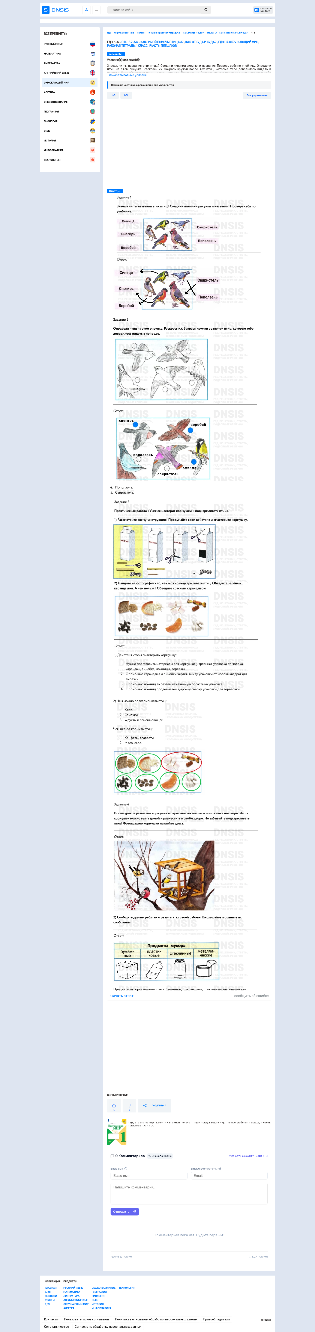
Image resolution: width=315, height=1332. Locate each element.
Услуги (50, 1300)
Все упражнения (257, 95)
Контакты (51, 1319)
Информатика (53, 150)
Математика (52, 53)
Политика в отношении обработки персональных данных (156, 1319)
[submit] (206, 10)
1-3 (113, 95)
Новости (51, 1295)
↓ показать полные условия (127, 75)
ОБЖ (47, 130)
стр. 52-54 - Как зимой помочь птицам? (152, 42)
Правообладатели (216, 1319)
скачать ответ (122, 996)
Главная (51, 1287)
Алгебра (49, 92)
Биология (50, 121)
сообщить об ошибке (251, 996)
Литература (52, 63)
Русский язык (53, 43)
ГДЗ (47, 1304)
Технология (52, 159)
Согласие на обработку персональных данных (108, 1327)
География (51, 111)
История (50, 140)
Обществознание (56, 101)
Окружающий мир (56, 82)
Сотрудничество (56, 1327)
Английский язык (56, 72)
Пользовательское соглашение (87, 1319)
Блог (48, 1291)
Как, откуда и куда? (200, 42)
